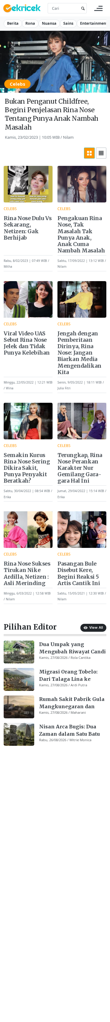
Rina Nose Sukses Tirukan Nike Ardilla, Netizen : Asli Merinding (27, 573)
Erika (7, 497)
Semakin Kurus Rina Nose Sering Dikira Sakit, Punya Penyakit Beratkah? (27, 468)
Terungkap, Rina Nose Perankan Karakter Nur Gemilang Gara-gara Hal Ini (79, 468)
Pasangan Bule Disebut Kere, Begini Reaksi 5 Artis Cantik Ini (78, 573)
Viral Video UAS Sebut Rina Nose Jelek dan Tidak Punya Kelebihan (27, 343)
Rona (30, 23)
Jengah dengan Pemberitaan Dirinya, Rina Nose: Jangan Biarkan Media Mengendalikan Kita (79, 353)
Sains (68, 23)
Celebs (17, 84)
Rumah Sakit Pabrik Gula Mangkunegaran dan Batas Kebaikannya (72, 703)
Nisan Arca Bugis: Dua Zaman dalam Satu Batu (69, 730)
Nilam (68, 137)
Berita (13, 23)
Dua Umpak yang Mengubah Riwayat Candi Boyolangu (72, 648)
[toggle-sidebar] (98, 8)
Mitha (8, 266)
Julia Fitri (64, 388)
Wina (9, 388)
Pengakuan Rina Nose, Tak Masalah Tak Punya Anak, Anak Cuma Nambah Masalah (81, 234)
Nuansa (49, 23)
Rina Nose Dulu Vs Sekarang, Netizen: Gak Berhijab (27, 228)
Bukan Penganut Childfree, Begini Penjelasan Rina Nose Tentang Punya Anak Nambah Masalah (51, 114)
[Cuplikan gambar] (19, 652)
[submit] (81, 8)
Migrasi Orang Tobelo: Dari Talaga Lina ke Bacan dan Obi (68, 676)
